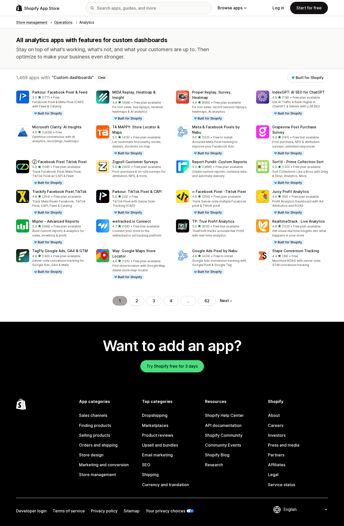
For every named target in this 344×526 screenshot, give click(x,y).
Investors (277, 435)
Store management (97, 474)
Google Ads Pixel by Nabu (214, 251)
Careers (275, 425)
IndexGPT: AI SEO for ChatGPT (298, 92)
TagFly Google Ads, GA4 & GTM (60, 251)
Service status (281, 484)
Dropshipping (154, 415)
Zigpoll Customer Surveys (135, 162)
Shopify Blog (217, 454)
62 (207, 300)
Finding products (95, 425)
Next (224, 300)
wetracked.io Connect (131, 221)
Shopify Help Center (224, 415)
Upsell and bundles (160, 445)
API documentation (223, 425)
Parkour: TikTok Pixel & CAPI (137, 191)
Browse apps (230, 7)
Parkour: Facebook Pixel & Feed (59, 92)
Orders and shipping (98, 445)
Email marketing (157, 454)
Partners (276, 454)
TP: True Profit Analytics (213, 221)
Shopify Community (224, 435)
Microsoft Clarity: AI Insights (57, 127)
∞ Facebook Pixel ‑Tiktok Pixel (219, 191)
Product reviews (157, 435)
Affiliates (276, 464)
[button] (52, 103)
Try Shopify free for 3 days (172, 366)
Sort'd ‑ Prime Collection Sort (298, 162)
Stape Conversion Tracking (295, 251)
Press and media (283, 445)
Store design (91, 454)
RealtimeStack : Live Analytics (298, 221)
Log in (278, 7)
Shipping (150, 474)
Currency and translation (165, 484)
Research (214, 464)
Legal (273, 474)
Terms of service (69, 510)
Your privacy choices (165, 510)
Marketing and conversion (104, 464)
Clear (102, 77)
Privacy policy (104, 510)
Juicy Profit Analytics (290, 191)
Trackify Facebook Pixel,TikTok (59, 191)
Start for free (309, 7)
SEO (146, 464)
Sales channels (93, 415)
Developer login (31, 510)
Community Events (223, 445)
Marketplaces (155, 425)
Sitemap (132, 510)
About (274, 415)
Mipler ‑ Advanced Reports (55, 221)
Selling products (94, 435)
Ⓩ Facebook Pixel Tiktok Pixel (59, 162)
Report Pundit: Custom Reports (219, 162)
